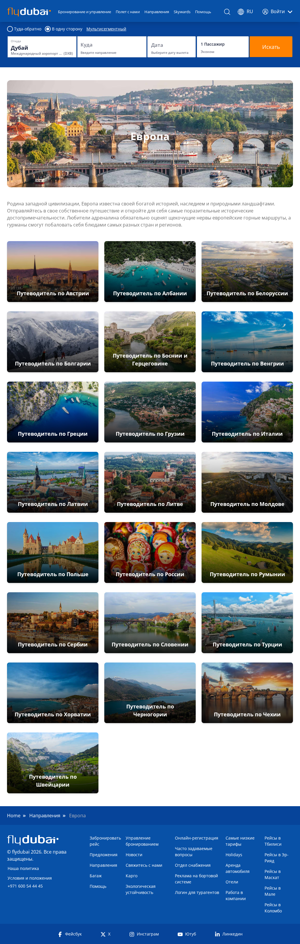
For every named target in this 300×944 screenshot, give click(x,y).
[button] (52, 271)
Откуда (16, 41)
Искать (271, 46)
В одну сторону (67, 29)
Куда (87, 44)
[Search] (227, 12)
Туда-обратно (27, 29)
